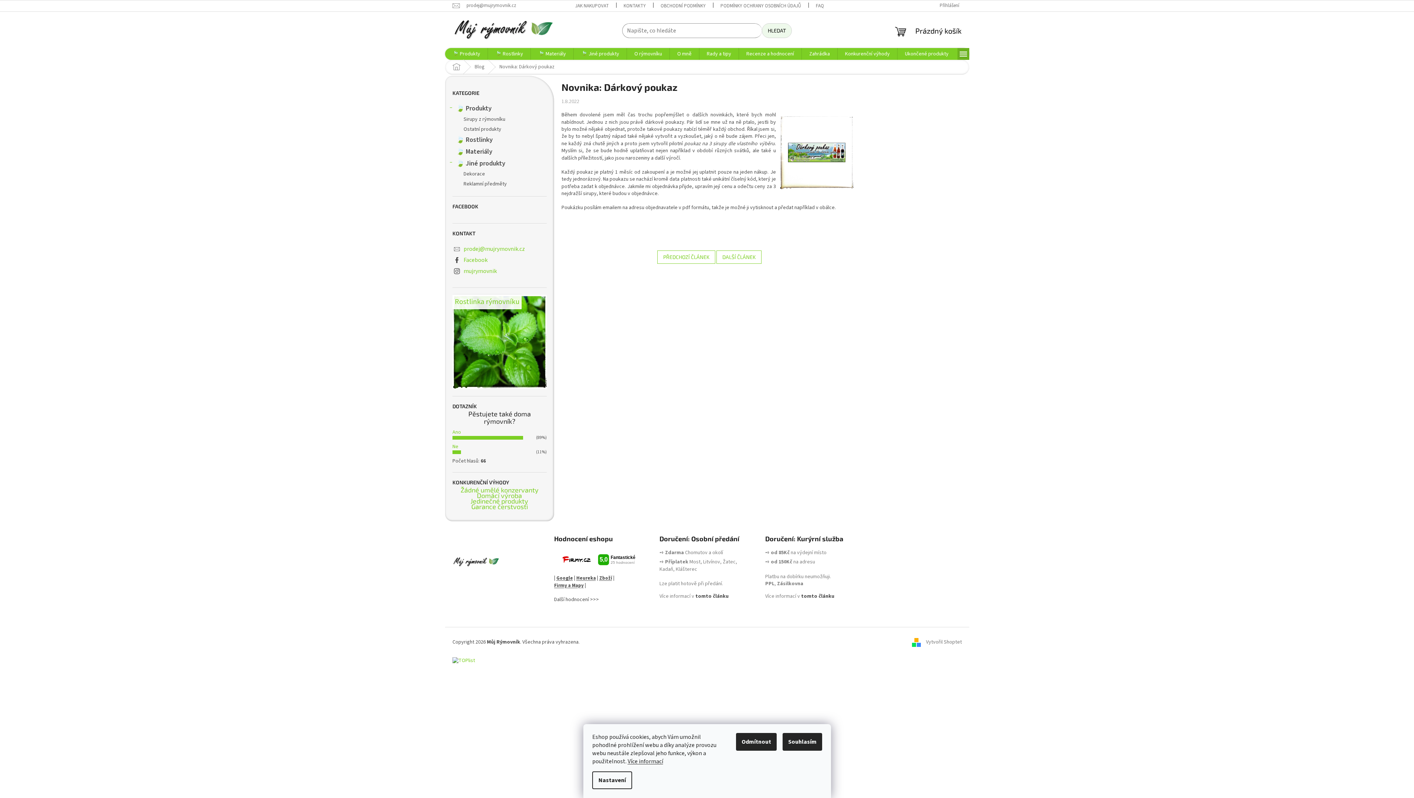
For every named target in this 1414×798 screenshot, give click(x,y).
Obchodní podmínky (683, 6)
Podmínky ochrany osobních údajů (760, 6)
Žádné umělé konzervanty (500, 490)
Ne (455, 446)
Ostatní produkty (482, 129)
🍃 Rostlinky (474, 139)
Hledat (777, 30)
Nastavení (612, 780)
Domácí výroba (499, 495)
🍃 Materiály (474, 151)
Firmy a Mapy (569, 585)
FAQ (820, 6)
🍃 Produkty (474, 108)
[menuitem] (466, 54)
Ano (456, 432)
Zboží (605, 578)
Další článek (739, 257)
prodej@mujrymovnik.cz (494, 249)
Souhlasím (802, 742)
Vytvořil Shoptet (944, 642)
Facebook (476, 260)
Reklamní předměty (485, 184)
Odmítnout (756, 742)
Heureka (586, 578)
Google (564, 578)
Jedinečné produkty (499, 501)
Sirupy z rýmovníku (484, 119)
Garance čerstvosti (499, 507)
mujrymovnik (480, 271)
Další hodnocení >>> (576, 599)
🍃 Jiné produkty (480, 163)
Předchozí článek (686, 257)
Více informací (645, 761)
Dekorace (474, 174)
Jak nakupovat (592, 6)
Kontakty (635, 6)
